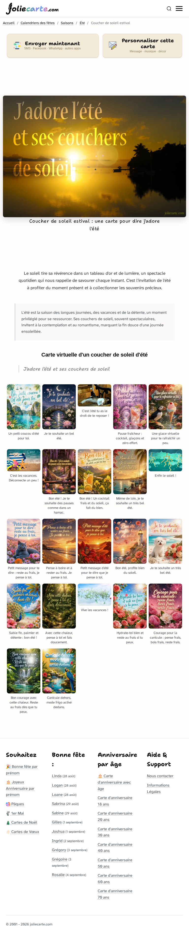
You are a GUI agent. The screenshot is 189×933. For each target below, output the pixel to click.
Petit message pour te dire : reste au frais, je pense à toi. (23, 572)
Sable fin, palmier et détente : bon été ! (23, 635)
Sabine (58, 813)
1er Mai (17, 813)
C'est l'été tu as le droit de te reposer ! (94, 413)
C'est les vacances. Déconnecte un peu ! (24, 478)
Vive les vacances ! (94, 610)
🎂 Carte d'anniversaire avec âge (114, 782)
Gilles (57, 822)
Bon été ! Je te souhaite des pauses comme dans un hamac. (59, 505)
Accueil (9, 23)
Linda (57, 775)
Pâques (17, 803)
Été (82, 23)
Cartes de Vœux (24, 831)
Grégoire (59, 859)
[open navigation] (179, 8)
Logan (57, 785)
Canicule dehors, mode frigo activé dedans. (59, 702)
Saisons (67, 23)
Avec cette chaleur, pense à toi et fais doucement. (59, 637)
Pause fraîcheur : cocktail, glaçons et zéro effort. (130, 438)
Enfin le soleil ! (165, 476)
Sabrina (58, 803)
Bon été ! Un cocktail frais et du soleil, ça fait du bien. (94, 503)
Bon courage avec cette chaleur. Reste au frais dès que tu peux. (24, 705)
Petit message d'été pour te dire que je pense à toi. (94, 572)
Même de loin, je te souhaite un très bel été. (130, 503)
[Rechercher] (169, 8)
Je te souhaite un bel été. (59, 435)
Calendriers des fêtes (38, 23)
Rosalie (58, 874)
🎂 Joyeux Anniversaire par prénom (20, 788)
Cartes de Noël (23, 822)
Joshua (58, 831)
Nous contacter (160, 775)
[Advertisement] (94, 79)
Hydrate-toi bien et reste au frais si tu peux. (130, 637)
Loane (57, 794)
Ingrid (57, 840)
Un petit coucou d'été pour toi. (23, 435)
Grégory (59, 849)
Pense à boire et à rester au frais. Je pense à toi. (59, 572)
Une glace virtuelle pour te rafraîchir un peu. (165, 438)
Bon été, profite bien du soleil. (129, 570)
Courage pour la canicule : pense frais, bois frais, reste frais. (165, 637)
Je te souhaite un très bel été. (165, 570)
